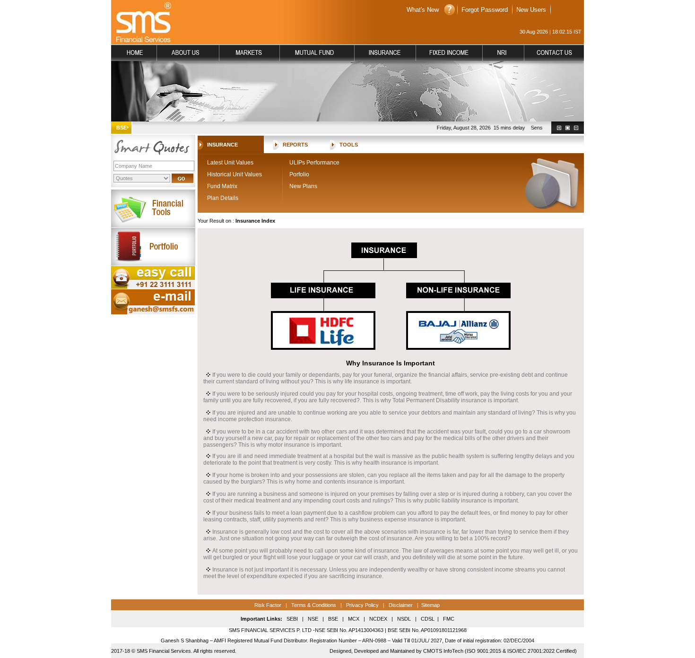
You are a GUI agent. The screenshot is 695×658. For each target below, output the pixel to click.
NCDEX (378, 619)
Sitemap (430, 605)
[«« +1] (559, 128)
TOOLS (348, 144)
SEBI (292, 619)
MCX (353, 619)
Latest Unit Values (230, 162)
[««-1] (576, 128)
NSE (312, 619)
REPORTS (295, 144)
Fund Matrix (222, 186)
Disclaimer (401, 605)
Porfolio (299, 174)
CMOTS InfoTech (443, 651)
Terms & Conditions (313, 605)
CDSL (427, 619)
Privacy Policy (362, 605)
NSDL (404, 619)
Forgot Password (484, 9)
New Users (531, 9)
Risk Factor (267, 605)
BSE (333, 619)
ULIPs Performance (314, 162)
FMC (448, 619)
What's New (423, 9)
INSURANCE (222, 144)
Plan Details (222, 198)
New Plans (303, 186)
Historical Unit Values (234, 174)
